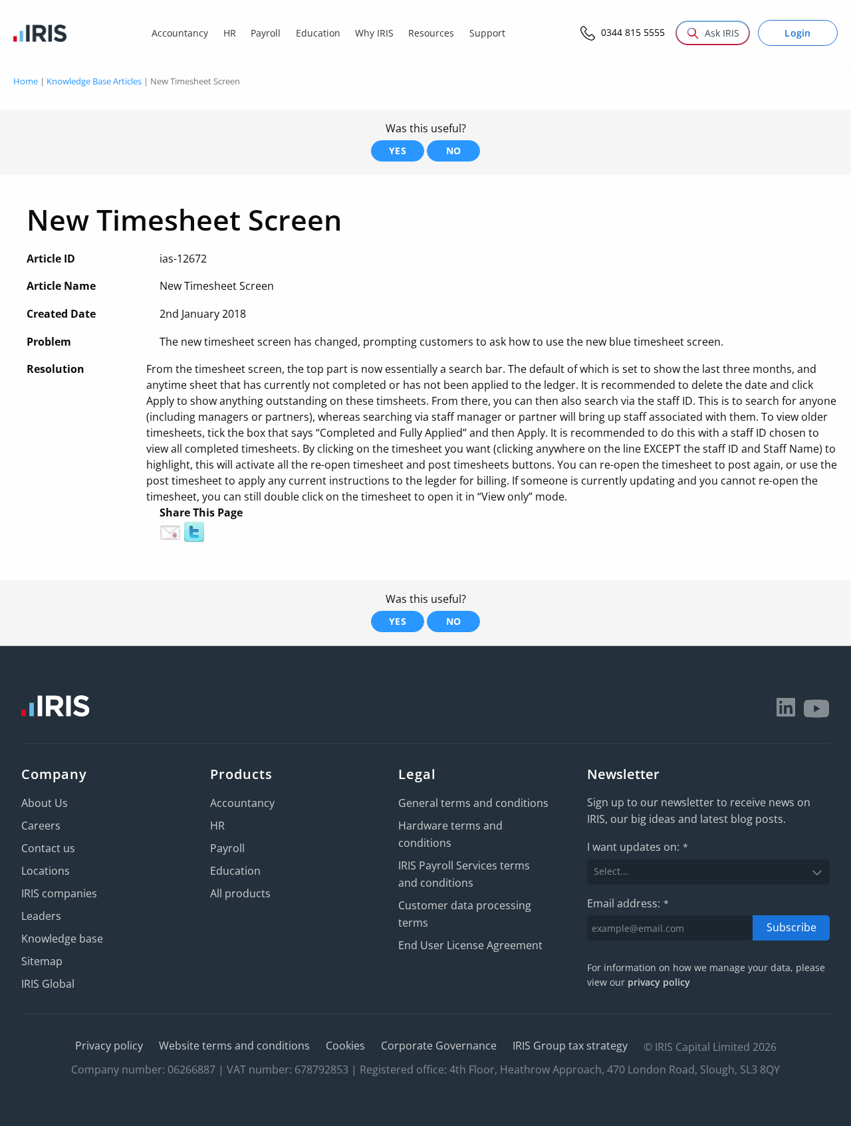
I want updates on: (637, 847)
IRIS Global (47, 983)
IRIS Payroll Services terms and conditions (464, 874)
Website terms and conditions (234, 1045)
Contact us (48, 848)
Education (235, 870)
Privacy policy (109, 1045)
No (453, 150)
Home (25, 81)
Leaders (41, 916)
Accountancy (242, 803)
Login (798, 33)
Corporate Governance (439, 1045)
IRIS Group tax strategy (570, 1045)
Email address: (628, 903)
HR (217, 825)
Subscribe (791, 927)
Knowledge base (62, 938)
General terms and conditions (473, 803)
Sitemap (41, 961)
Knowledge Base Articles (94, 81)
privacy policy (659, 982)
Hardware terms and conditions (450, 834)
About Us (44, 803)
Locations (45, 870)
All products (240, 893)
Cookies (345, 1045)
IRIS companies (59, 893)
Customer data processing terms (464, 914)
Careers (41, 825)
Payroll (227, 848)
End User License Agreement (470, 945)
